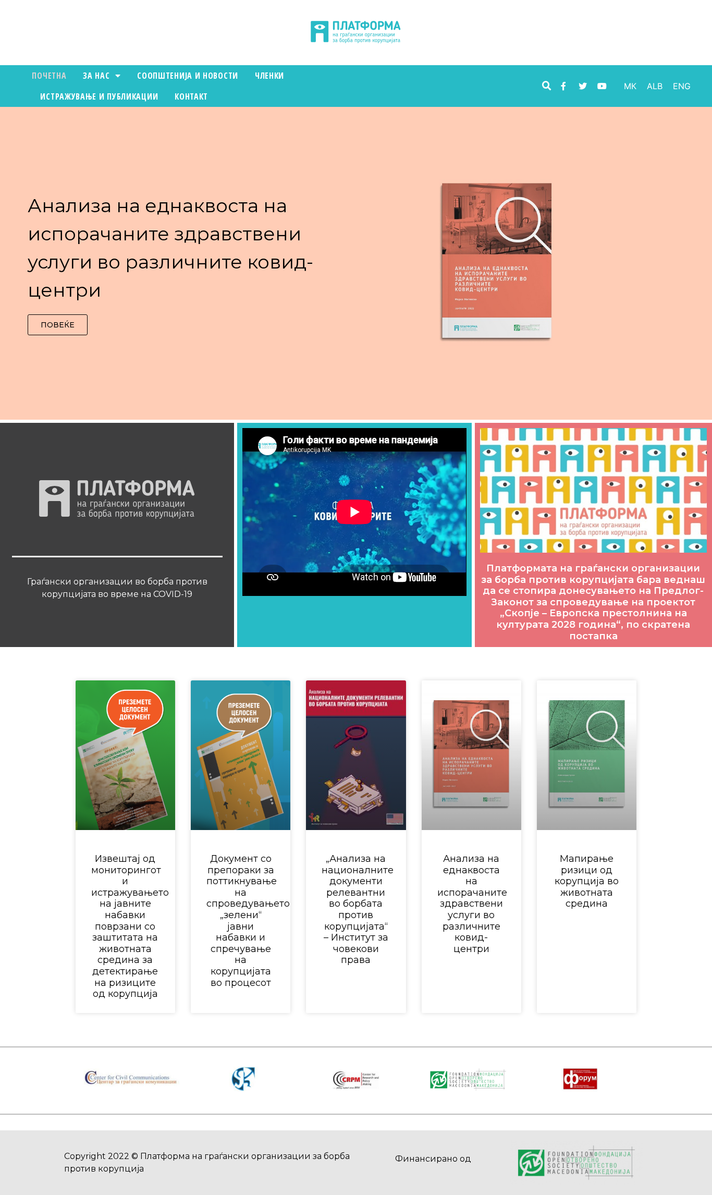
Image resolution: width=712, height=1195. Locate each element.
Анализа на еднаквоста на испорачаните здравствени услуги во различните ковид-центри (472, 904)
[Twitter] (582, 86)
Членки (269, 75)
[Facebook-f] (563, 86)
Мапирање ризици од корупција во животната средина (587, 881)
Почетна (49, 75)
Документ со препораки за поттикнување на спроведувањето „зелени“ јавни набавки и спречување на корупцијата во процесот (248, 921)
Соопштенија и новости (187, 75)
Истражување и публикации (99, 96)
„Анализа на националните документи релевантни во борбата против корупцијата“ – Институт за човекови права (358, 909)
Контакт (191, 96)
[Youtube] (602, 86)
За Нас (96, 75)
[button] (58, 324)
